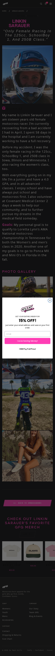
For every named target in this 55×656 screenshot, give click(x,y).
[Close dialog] (50, 300)
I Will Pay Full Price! (27, 349)
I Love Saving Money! (27, 341)
